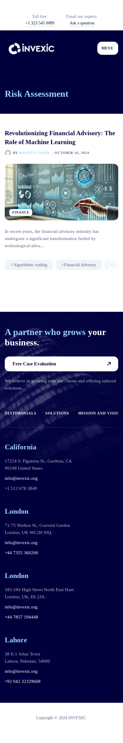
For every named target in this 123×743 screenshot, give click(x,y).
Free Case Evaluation (34, 363)
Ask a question (82, 23)
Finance (20, 212)
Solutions (57, 413)
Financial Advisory (80, 265)
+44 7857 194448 (21, 617)
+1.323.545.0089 (39, 23)
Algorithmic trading (30, 265)
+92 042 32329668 (23, 681)
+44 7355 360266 (21, 552)
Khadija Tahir (34, 153)
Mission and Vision (100, 413)
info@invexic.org (21, 478)
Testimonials (20, 413)
